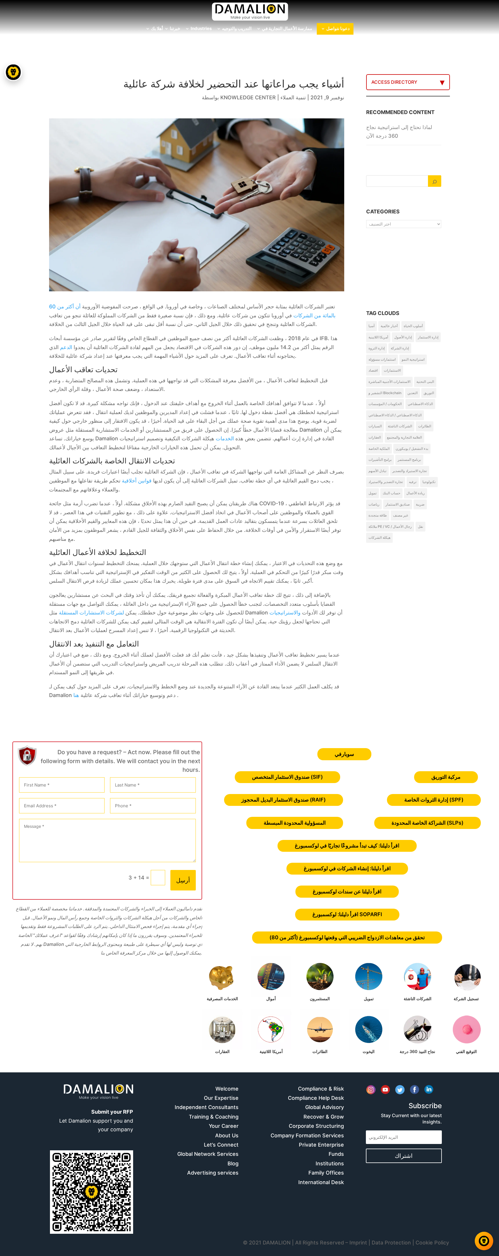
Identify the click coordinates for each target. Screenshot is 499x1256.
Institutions (330, 1163)
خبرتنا (175, 29)
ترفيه (412, 482)
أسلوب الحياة (413, 326)
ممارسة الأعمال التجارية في (287, 29)
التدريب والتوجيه (237, 29)
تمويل (372, 493)
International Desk (321, 1182)
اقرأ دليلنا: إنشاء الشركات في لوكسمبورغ (347, 868)
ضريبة (420, 504)
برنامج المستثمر (409, 459)
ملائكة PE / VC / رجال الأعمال (390, 526)
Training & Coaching (214, 1117)
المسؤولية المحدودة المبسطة (295, 823)
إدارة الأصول (403, 337)
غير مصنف (400, 515)
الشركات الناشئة (400, 426)
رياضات (373, 504)
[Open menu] (13, 72)
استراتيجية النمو (413, 359)
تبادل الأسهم (377, 471)
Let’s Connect (221, 1145)
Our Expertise (221, 1098)
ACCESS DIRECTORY (394, 82)
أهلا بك (157, 29)
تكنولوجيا (428, 482)
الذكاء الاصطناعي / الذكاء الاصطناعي (395, 415)
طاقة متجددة (377, 515)
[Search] (434, 181)
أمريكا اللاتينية (378, 337)
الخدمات (225, 438)
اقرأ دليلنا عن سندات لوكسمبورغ (347, 891)
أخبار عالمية (389, 326)
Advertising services (213, 1173)
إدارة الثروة (376, 348)
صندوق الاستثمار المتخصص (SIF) (287, 777)
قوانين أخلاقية (137, 481)
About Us (227, 1135)
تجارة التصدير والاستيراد (385, 482)
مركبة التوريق (446, 777)
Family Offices (326, 1173)
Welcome (227, 1089)
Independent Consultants (207, 1107)
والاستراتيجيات (285, 613)
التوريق (429, 393)
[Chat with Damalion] (484, 1241)
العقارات (374, 437)
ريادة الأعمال (415, 493)
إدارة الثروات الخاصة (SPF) (433, 800)
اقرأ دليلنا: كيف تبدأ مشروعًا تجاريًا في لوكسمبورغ (347, 846)
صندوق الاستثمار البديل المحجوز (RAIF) (283, 800)
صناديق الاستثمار (398, 504)
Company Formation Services (307, 1135)
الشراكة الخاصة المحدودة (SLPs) (427, 823)
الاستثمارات (392, 370)
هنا (76, 695)
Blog (233, 1163)
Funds (336, 1154)
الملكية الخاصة (379, 448)
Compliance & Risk (321, 1089)
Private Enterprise (321, 1145)
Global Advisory (324, 1107)
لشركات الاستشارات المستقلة (91, 613)
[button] (13, 628)
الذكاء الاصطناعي (420, 404)
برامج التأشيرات (380, 459)
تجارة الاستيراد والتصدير (409, 471)
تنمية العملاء (293, 97)
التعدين (412, 393)
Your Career (224, 1126)
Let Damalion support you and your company (96, 1120)
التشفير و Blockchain (384, 393)
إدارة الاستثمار (428, 337)
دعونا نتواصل (338, 29)
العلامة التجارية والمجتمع (404, 437)
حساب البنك (391, 493)
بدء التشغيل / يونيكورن (412, 448)
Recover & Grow (324, 1117)
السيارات (375, 426)
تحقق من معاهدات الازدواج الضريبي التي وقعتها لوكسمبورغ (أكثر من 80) (347, 937)
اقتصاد (373, 370)
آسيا (371, 326)
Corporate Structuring (316, 1126)
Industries (201, 29)
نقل (420, 526)
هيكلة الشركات (379, 537)
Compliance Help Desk (316, 1098)
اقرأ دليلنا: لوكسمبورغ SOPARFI (347, 914)
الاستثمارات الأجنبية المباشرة (389, 381)
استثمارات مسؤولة (382, 359)
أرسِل (183, 880)
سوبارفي (344, 754)
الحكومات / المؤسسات (385, 404)
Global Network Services (208, 1154)
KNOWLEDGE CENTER (248, 97)
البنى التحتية (425, 381)
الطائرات (424, 426)
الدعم (66, 347)
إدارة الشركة (400, 348)
